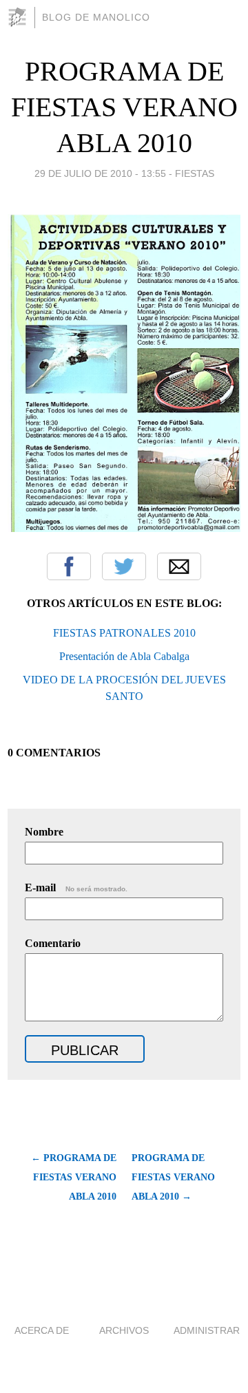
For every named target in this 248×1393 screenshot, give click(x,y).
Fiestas (194, 173)
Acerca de (41, 1330)
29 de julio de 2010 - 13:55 (100, 173)
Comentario (53, 943)
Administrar (207, 1330)
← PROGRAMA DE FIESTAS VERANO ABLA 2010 (73, 1177)
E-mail (76, 887)
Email (179, 566)
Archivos (124, 1330)
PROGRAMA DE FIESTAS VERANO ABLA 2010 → (173, 1177)
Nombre (44, 832)
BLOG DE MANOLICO (96, 17)
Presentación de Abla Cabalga (124, 656)
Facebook (69, 566)
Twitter (124, 566)
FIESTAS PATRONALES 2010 (124, 633)
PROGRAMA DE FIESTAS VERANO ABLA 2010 (124, 107)
